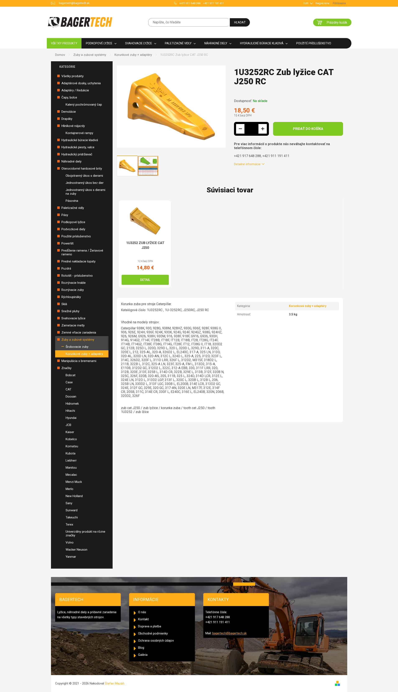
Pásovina (72, 201)
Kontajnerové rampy (79, 133)
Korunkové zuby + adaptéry (84, 354)
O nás (142, 612)
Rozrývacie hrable (73, 283)
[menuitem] (64, 43)
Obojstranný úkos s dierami (84, 176)
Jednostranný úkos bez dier (85, 183)
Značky (66, 368)
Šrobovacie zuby (77, 347)
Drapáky (66, 119)
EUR (306, 3)
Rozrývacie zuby (72, 290)
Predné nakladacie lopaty (78, 261)
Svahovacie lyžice (73, 318)
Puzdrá (66, 268)
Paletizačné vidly (72, 208)
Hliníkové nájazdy (73, 126)
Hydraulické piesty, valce (77, 147)
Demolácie (68, 112)
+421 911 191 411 (213, 3)
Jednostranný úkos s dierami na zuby (85, 192)
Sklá (64, 304)
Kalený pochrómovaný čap (84, 104)
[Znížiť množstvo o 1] (240, 129)
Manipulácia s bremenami (78, 361)
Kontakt (143, 619)
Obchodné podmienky (153, 633)
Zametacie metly (73, 325)
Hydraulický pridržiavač (76, 154)
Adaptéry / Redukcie (75, 90)
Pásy (64, 215)
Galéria (143, 655)
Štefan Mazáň (114, 683)
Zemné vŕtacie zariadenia (78, 332)
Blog (141, 648)
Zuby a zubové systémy (77, 340)
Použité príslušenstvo (76, 236)
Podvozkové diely (73, 229)
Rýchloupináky (71, 297)
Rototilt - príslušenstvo (77, 276)
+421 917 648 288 (189, 3)
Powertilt (67, 243)
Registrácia (322, 3)
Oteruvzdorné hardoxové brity (81, 168)
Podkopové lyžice (73, 222)
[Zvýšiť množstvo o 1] (262, 129)
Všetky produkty (72, 76)
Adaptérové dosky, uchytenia (81, 83)
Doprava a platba (149, 626)
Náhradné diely (71, 161)
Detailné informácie (247, 164)
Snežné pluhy (70, 311)
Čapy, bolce (69, 97)
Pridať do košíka (308, 129)
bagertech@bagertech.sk (229, 633)
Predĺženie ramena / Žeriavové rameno (82, 252)
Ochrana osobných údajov (156, 640)
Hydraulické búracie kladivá (79, 140)
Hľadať (239, 22)
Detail (145, 280)
